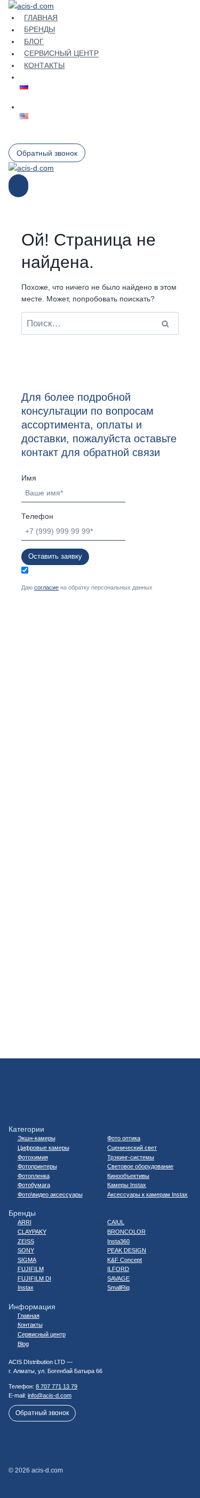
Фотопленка (34, 1176)
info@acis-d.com (49, 1395)
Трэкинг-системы (130, 1157)
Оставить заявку (55, 556)
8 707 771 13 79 (56, 1386)
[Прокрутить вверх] (178, 1455)
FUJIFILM (31, 1269)
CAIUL (115, 1222)
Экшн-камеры (36, 1138)
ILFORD (118, 1269)
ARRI (24, 1222)
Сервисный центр (61, 53)
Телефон (37, 516)
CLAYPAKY (32, 1231)
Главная (41, 17)
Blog (23, 1344)
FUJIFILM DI (34, 1278)
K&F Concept (124, 1260)
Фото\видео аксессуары (50, 1194)
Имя (28, 478)
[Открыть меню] (18, 185)
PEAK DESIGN (126, 1250)
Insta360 (118, 1241)
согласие (46, 587)
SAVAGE (118, 1278)
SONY (26, 1250)
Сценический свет (132, 1147)
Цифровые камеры (43, 1147)
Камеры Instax (126, 1185)
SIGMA (27, 1260)
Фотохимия (33, 1157)
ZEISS (26, 1241)
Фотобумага (34, 1185)
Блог (34, 41)
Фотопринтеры (37, 1166)
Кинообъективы (128, 1176)
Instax (26, 1287)
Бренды (39, 30)
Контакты (44, 65)
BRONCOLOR (126, 1231)
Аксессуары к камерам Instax (147, 1194)
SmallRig (118, 1287)
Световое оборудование (140, 1166)
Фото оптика (123, 1138)
